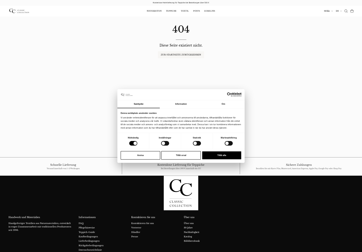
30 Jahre (188, 227)
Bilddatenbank (192, 241)
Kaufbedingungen (88, 236)
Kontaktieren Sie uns (143, 217)
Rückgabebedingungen (91, 245)
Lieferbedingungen (89, 241)
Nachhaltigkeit (191, 232)
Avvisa (140, 155)
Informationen (87, 217)
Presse (134, 236)
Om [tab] (223, 104)
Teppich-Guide (87, 232)
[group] (181, 2)
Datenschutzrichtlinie (90, 249)
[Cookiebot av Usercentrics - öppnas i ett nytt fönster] (229, 94)
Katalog (188, 236)
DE (337, 11)
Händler (135, 232)
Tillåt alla (221, 155)
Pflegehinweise (87, 227)
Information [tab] (181, 104)
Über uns (189, 217)
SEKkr (327, 11)
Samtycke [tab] (139, 104)
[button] (346, 11)
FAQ (81, 223)
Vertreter (136, 227)
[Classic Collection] (22, 11)
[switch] (165, 143)
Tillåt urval (181, 155)
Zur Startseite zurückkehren (181, 54)
